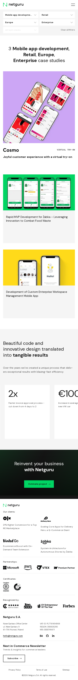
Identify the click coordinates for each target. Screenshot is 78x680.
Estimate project (37, 483)
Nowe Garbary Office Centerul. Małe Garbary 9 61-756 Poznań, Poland (15, 627)
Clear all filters (68, 30)
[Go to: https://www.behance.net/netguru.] (41, 636)
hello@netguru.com (13, 636)
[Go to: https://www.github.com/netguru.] (47, 636)
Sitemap (66, 670)
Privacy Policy (15, 670)
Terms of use (41, 670)
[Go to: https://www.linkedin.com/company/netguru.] (53, 636)
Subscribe (12, 658)
